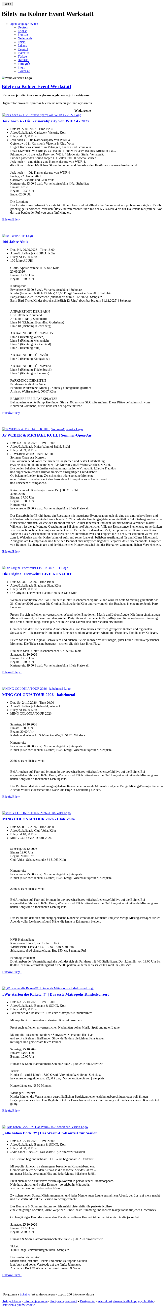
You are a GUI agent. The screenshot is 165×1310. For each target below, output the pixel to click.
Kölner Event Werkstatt (36, 86)
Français (23, 34)
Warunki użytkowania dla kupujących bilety (126, 1301)
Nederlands (25, 38)
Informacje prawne (35, 1301)
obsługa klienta (11, 1301)
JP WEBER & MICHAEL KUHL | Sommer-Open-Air (47, 435)
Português (24, 63)
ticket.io (25, 1294)
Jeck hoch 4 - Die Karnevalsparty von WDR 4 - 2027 (45, 121)
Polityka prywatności (63, 1301)
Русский (23, 53)
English (22, 31)
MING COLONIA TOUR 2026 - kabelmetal (38, 695)
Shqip (21, 67)
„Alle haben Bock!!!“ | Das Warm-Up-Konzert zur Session (50, 1133)
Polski (22, 42)
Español (23, 49)
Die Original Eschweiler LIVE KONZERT (37, 574)
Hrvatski (23, 60)
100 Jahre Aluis (15, 242)
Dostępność (87, 1301)
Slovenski (24, 71)
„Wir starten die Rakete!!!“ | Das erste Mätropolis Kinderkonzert (55, 994)
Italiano (22, 45)
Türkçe (22, 56)
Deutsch (23, 27)
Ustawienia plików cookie (18, 1305)
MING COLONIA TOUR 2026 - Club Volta (38, 819)
